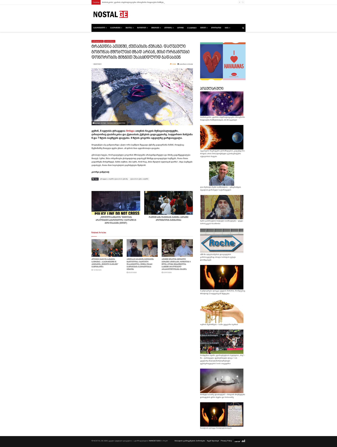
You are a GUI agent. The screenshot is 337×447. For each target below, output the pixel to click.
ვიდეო (203, 28)
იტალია (129, 28)
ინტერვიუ (155, 28)
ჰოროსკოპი (216, 28)
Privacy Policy (226, 441)
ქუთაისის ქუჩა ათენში (139, 179)
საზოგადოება (97, 41)
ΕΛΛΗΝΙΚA (192, 28)
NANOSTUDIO (155, 441)
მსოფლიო (141, 28)
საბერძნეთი (115, 28)
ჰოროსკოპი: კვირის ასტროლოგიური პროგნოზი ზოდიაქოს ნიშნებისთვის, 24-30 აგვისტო (143, 2)
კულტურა (168, 28)
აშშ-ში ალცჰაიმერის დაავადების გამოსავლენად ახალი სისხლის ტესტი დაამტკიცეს (218, 257)
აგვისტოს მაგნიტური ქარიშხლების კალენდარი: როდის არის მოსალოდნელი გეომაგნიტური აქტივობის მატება (222, 153)
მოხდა (130, 130)
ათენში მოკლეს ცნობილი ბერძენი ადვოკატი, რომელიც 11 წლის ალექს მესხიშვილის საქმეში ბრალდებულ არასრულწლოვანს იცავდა (176, 264)
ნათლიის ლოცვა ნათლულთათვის (216, 428)
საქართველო (99, 28)
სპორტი (180, 28)
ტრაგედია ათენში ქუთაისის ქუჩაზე (114, 179)
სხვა (227, 28)
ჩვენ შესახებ (213, 441)
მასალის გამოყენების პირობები (190, 441)
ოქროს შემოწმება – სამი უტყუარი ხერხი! (219, 324)
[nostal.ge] (110, 14)
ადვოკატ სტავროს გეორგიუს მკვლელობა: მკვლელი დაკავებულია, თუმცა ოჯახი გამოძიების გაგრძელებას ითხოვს (140, 264)
